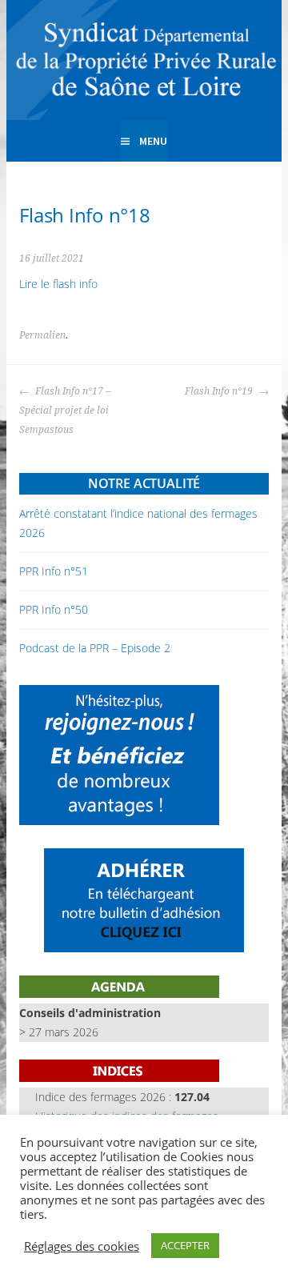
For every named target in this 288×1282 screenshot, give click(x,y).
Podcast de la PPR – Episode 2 (94, 647)
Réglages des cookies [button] (81, 1246)
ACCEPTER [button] (185, 1245)
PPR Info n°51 (53, 571)
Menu (153, 141)
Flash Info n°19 (220, 391)
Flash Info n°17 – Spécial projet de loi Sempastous (64, 410)
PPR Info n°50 (53, 609)
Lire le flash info (58, 283)
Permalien (42, 335)
